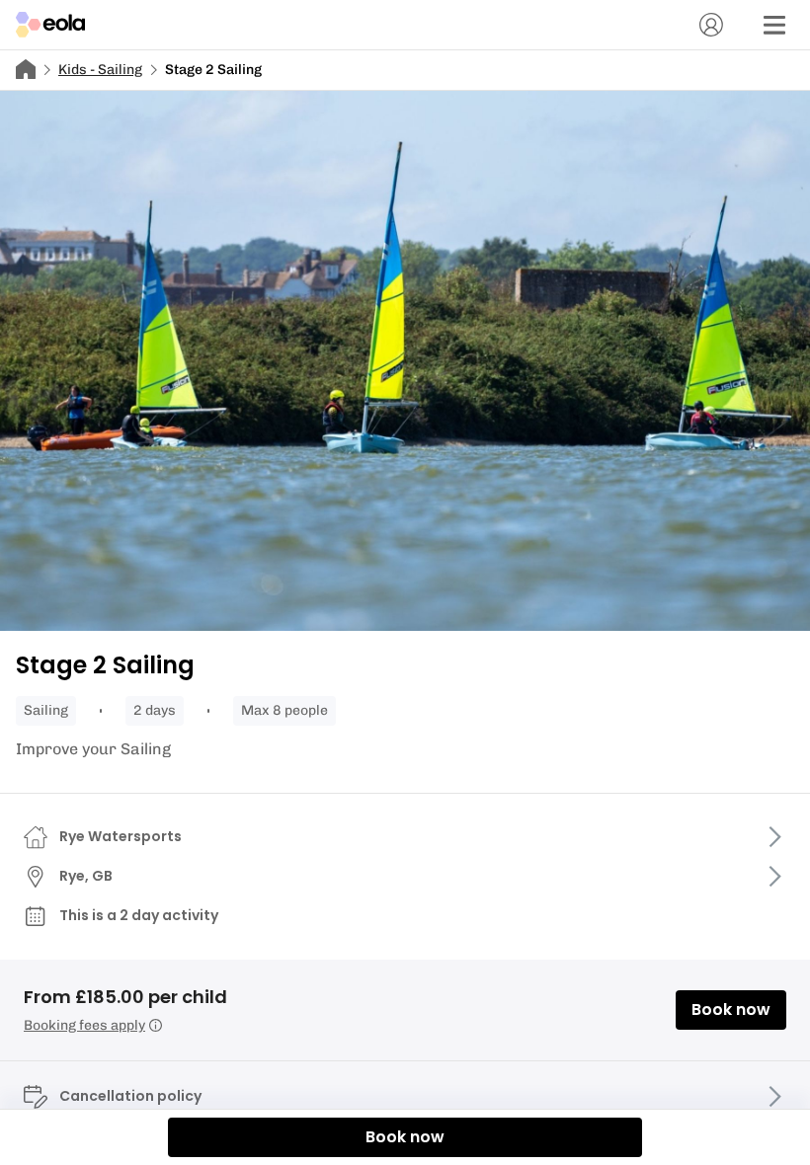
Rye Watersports (120, 836)
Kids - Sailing (100, 69)
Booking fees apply (84, 1025)
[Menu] (774, 24)
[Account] (711, 24)
